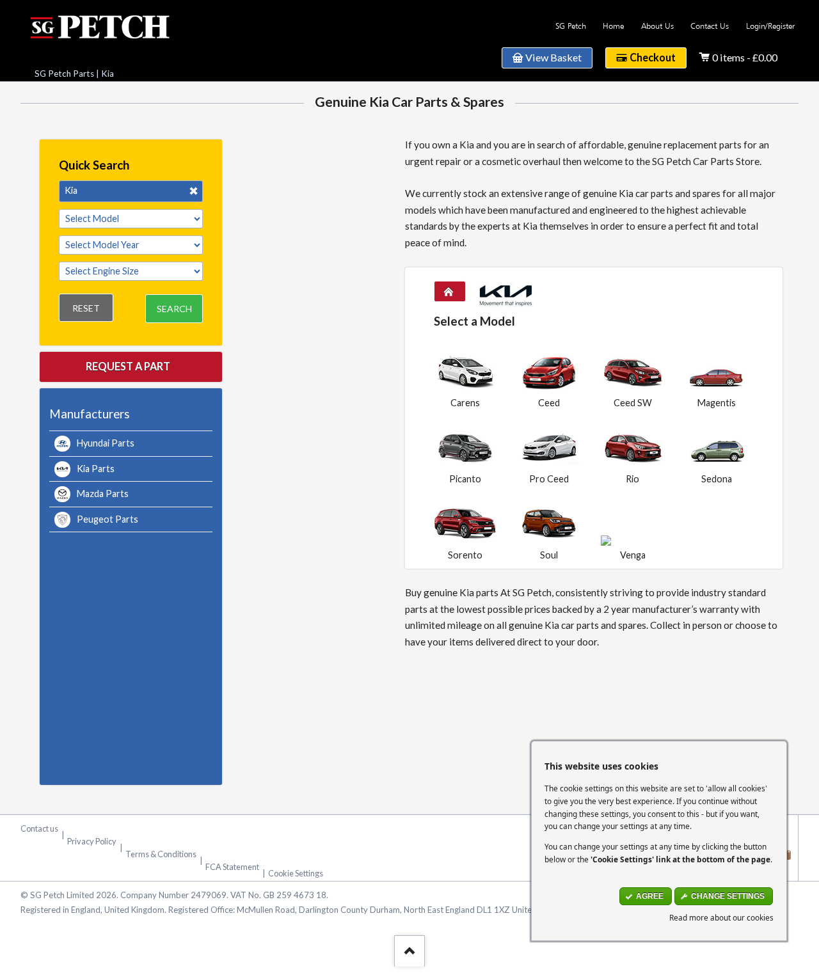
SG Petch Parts (64, 73)
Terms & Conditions (160, 854)
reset (86, 308)
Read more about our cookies (721, 917)
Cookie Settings (295, 873)
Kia (107, 73)
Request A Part (128, 366)
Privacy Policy (91, 841)
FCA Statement (232, 867)
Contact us (39, 828)
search (174, 308)
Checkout (653, 57)
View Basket (553, 57)
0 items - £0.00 (744, 57)
